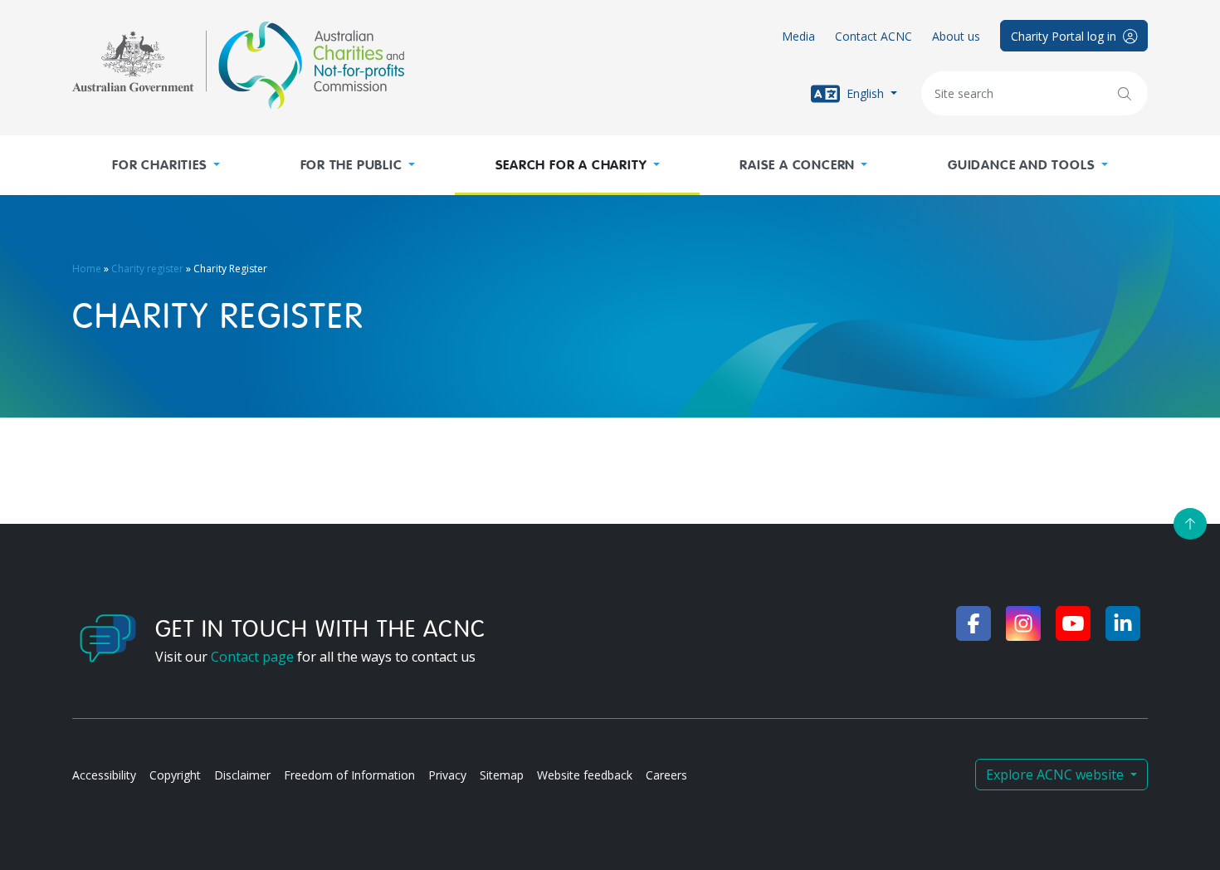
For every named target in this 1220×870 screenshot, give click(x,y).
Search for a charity (571, 165)
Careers (666, 775)
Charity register (147, 268)
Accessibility (104, 775)
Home (86, 268)
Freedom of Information (349, 775)
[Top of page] (1190, 524)
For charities (159, 165)
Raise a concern (797, 165)
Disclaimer (242, 775)
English (865, 92)
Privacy (447, 775)
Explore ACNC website (1056, 774)
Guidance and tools (1021, 165)
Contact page (252, 657)
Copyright (175, 775)
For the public (351, 165)
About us (956, 36)
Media (798, 36)
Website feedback (584, 775)
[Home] (238, 65)
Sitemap (502, 775)
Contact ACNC (873, 36)
